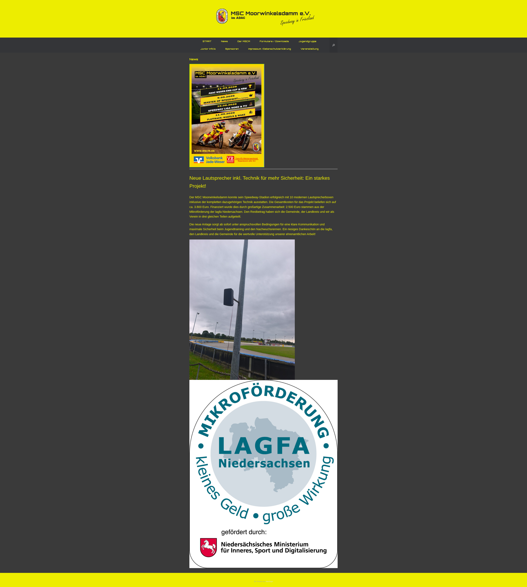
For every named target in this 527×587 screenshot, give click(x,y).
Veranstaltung (310, 49)
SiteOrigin (269, 581)
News (224, 41)
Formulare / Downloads (274, 41)
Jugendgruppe (307, 41)
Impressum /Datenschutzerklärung (269, 49)
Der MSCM (243, 41)
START (207, 41)
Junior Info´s (208, 49)
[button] (334, 45)
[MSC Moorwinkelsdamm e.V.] (263, 17)
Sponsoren (232, 49)
